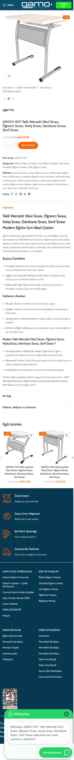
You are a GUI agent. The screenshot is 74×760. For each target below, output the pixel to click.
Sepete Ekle (28, 145)
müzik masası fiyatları (28, 180)
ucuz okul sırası (10, 188)
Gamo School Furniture (50, 676)
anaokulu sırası (19, 172)
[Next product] (13, 99)
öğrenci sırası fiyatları (20, 184)
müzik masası (9, 180)
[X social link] (16, 194)
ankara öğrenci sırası (38, 172)
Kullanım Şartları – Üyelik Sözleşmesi (15, 585)
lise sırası (50, 176)
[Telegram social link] (29, 194)
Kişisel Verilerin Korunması (16, 577)
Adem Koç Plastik (47, 659)
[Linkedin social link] (25, 194)
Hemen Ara (63, 5)
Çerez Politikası (10, 603)
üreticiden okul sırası (28, 188)
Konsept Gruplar (11, 647)
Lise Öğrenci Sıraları (48, 163)
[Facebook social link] (12, 194)
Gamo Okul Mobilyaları (50, 670)
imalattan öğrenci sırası (33, 176)
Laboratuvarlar (10, 653)
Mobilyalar (8, 659)
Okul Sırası (45, 87)
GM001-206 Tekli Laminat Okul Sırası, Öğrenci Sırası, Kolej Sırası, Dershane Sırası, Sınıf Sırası (54, 472)
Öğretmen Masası (48, 594)
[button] (31, 435)
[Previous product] (5, 99)
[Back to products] (9, 99)
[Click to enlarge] (9, 76)
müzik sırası (45, 180)
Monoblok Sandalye (13, 641)
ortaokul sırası (60, 184)
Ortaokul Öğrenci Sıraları (15, 167)
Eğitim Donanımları (26, 87)
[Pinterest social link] (20, 194)
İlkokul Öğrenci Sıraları (26, 163)
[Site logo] (37, 4)
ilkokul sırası (14, 176)
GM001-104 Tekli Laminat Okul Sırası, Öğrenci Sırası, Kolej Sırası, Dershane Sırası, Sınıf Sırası (19, 472)
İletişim (6, 615)
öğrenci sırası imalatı (42, 184)
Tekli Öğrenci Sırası (12, 91)
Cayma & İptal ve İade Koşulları (18, 592)
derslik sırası (55, 172)
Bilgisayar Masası (47, 600)
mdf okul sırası (62, 176)
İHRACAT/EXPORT (12, 609)
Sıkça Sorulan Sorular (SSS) (16, 598)
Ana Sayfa (8, 87)
